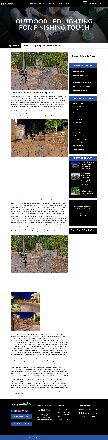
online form (58, 392)
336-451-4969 (19, 394)
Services (41, 3)
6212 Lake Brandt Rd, (43, 409)
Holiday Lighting (79, 90)
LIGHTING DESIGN (78, 71)
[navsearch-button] (85, 3)
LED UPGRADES (78, 79)
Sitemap (57, 437)
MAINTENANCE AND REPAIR (82, 83)
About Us (33, 3)
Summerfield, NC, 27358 (44, 410)
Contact (68, 3)
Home (27, 3)
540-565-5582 (43, 417)
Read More (84, 170)
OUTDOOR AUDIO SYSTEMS (82, 86)
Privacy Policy (51, 437)
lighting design (18, 218)
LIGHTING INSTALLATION (81, 75)
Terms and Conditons (42, 437)
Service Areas (50, 3)
